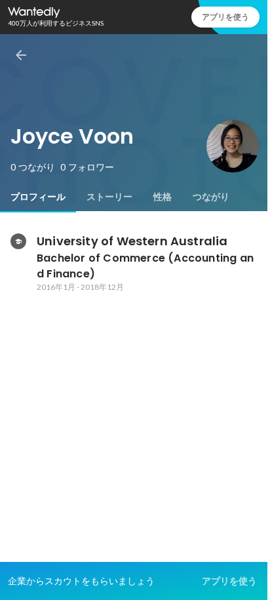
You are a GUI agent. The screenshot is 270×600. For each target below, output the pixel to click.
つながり (211, 196)
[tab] (38, 196)
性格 (162, 196)
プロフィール (38, 196)
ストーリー (109, 196)
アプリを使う (225, 16)
